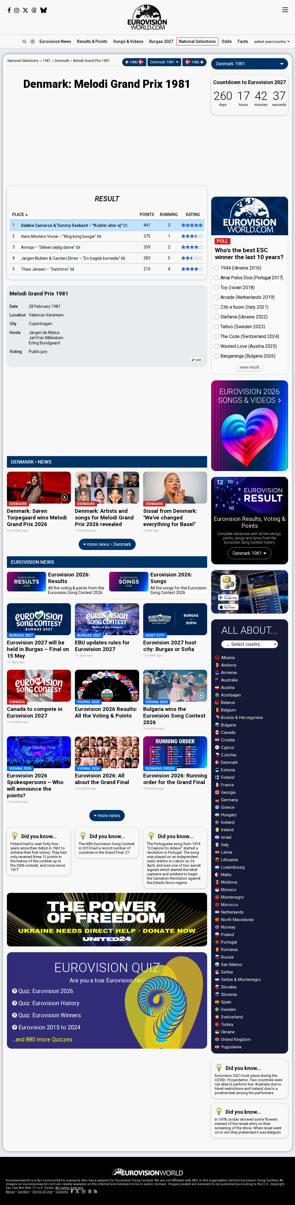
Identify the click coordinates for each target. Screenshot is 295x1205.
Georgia (228, 792)
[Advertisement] (107, 138)
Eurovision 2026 (248, 396)
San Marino (231, 964)
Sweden (228, 1009)
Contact (23, 1191)
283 (147, 258)
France (227, 784)
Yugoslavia (230, 1047)
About (10, 1191)
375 (147, 236)
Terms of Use (42, 1191)
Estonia (227, 770)
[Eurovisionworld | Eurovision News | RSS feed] (95, 1191)
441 (147, 225)
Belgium (228, 710)
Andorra (228, 665)
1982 (195, 62)
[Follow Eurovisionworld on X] (25, 10)
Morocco (229, 904)
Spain (225, 1002)
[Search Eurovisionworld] (24, 41)
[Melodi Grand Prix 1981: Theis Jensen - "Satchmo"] (190, 269)
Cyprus (227, 747)
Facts (243, 41)
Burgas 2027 (161, 41)
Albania (227, 657)
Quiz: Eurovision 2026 (45, 991)
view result (249, 367)
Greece (227, 807)
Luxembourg (232, 867)
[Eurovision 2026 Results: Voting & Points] (249, 496)
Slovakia (228, 987)
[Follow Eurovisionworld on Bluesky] (44, 10)
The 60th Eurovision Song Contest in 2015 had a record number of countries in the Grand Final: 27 (107, 844)
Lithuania (229, 859)
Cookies (62, 1191)
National (197, 41)
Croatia (227, 740)
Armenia (228, 672)
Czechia (228, 755)
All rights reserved (69, 1188)
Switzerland (231, 1017)
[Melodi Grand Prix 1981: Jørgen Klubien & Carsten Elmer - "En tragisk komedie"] (190, 258)
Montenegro (232, 897)
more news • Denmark (108, 544)
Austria (227, 687)
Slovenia (228, 994)
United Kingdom (235, 1039)
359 (147, 247)
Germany (229, 799)
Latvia (226, 852)
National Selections (23, 61)
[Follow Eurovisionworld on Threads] (34, 10)
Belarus (227, 702)
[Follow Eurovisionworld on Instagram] (16, 10)
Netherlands (232, 912)
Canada (227, 732)
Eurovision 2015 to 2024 (48, 1027)
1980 (133, 62)
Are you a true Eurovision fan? (107, 980)
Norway (227, 927)
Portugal (228, 942)
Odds (227, 41)
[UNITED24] (107, 919)
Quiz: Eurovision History (48, 1003)
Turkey (226, 1024)
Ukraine (227, 1032)
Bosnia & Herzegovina (241, 717)
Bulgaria (228, 725)
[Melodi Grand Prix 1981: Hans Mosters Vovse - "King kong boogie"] (190, 236)
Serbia (226, 972)
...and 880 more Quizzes (42, 1039)
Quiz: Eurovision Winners (49, 1015)
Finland (227, 777)
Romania (229, 949)
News (55, 41)
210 (147, 269)
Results (92, 41)
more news (108, 815)
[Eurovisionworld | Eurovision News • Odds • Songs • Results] (147, 17)
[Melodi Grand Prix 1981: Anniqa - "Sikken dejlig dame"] (190, 247)
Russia (227, 957)
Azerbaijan (230, 695)
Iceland (227, 822)
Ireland (227, 829)
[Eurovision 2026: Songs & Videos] (249, 437)
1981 (47, 61)
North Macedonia (237, 919)
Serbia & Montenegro (240, 979)
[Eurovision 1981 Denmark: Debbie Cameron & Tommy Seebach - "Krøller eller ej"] (190, 225)
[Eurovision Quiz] (164, 1010)
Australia (229, 680)
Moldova (228, 882)
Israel (225, 837)
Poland (227, 934)
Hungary (228, 814)
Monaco (228, 889)
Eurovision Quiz (107, 967)
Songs (128, 41)
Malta (225, 874)
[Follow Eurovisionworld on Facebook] (9, 10)
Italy (224, 844)
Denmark (229, 762)
